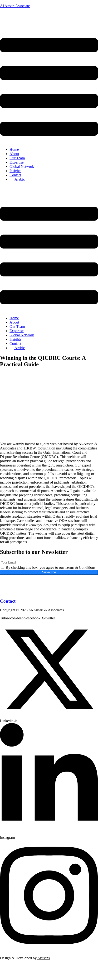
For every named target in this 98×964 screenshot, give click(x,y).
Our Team (17, 158)
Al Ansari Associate (15, 6)
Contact (15, 175)
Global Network (22, 166)
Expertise (17, 162)
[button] (49, 87)
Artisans (43, 958)
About (14, 154)
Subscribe (49, 572)
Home (14, 149)
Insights (15, 171)
